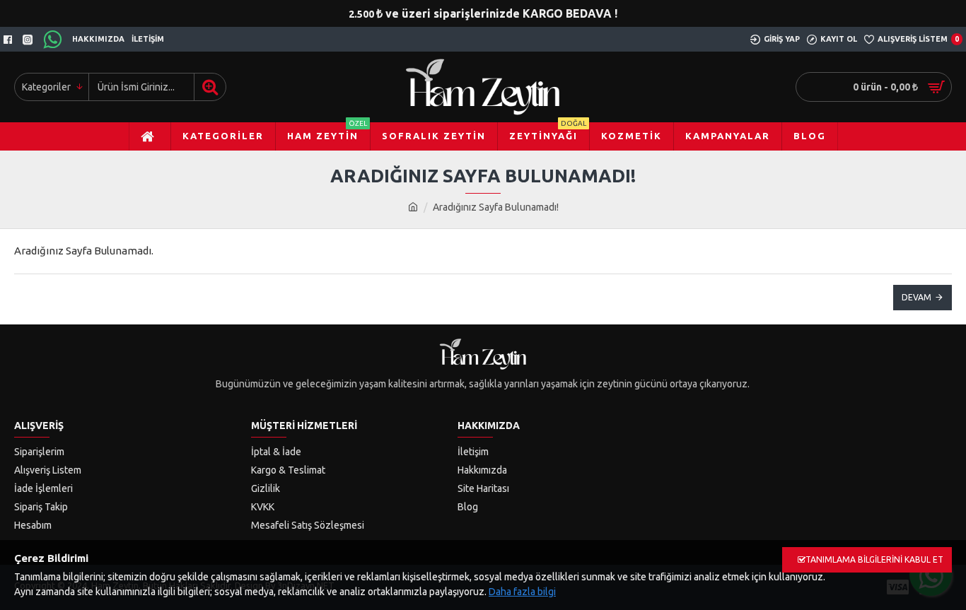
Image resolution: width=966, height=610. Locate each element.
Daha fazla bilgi (522, 591)
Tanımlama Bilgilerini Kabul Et (874, 559)
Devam (916, 297)
